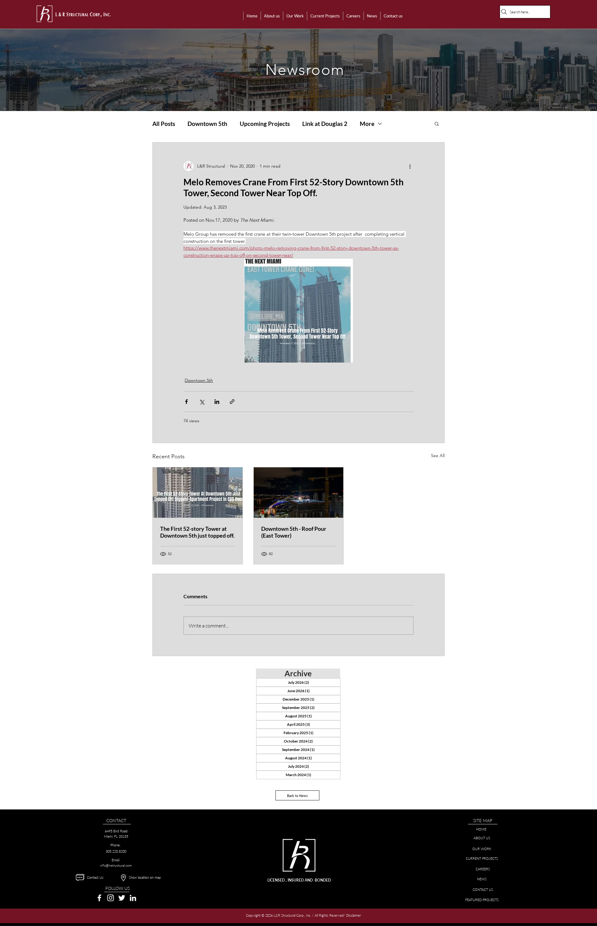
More (367, 123)
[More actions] (410, 166)
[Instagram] (110, 897)
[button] (272, 16)
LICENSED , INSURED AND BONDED (299, 880)
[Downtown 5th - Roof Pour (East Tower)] (299, 492)
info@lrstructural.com (116, 865)
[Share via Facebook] (186, 402)
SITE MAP (482, 820)
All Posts (163, 123)
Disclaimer (354, 915)
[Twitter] (121, 897)
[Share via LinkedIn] (217, 402)
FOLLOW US (117, 888)
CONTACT (116, 820)
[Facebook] (99, 897)
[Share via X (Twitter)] (202, 402)
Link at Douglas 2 (324, 123)
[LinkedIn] (132, 897)
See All (438, 455)
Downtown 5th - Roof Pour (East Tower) (293, 532)
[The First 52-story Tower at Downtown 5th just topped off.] (198, 492)
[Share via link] (232, 402)
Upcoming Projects (265, 123)
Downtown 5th (207, 123)
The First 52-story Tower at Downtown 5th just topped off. (197, 532)
